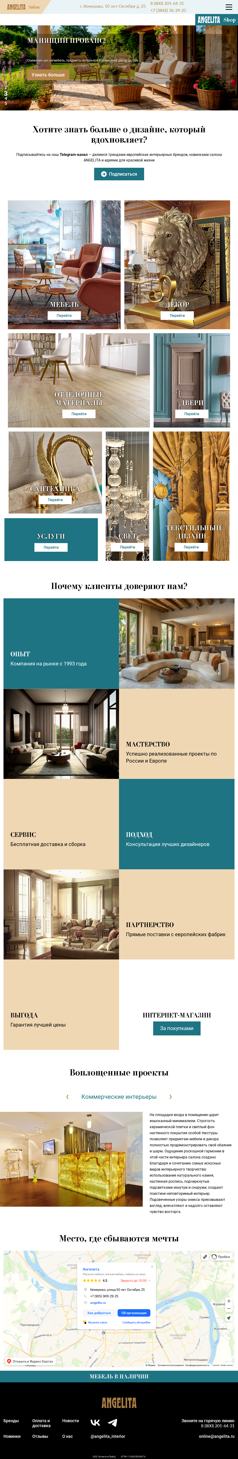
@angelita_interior (108, 1436)
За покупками (177, 1028)
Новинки (11, 1436)
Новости (70, 1420)
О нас (67, 1436)
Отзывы (40, 1436)
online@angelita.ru (217, 1436)
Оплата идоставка (41, 1423)
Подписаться (123, 174)
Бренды (11, 1420)
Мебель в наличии (119, 1376)
